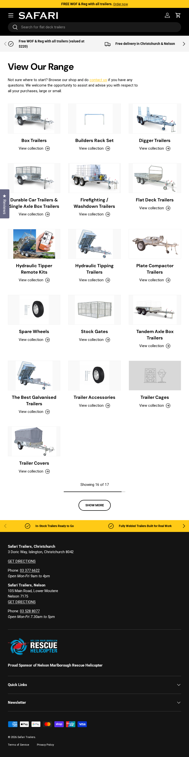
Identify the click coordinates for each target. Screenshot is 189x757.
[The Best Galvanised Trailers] (34, 375)
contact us (98, 80)
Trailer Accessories (94, 397)
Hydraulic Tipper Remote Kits (34, 269)
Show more (94, 505)
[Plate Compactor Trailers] (155, 244)
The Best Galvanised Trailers (34, 400)
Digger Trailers (155, 140)
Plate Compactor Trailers (154, 269)
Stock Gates (94, 331)
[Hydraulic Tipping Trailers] (94, 244)
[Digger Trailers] (155, 118)
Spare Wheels (34, 331)
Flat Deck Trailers (155, 200)
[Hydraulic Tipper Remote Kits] (34, 244)
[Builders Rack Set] (94, 118)
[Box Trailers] (34, 118)
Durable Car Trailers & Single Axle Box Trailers (34, 203)
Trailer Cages (155, 397)
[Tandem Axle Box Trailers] (155, 309)
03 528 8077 (30, 611)
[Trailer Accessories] (94, 375)
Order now (120, 4)
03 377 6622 (30, 570)
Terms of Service (18, 744)
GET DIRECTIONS (22, 561)
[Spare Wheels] (34, 309)
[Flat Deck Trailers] (155, 178)
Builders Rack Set (94, 140)
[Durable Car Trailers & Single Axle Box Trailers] (34, 178)
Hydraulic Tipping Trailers (94, 269)
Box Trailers (34, 140)
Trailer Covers (34, 463)
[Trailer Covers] (34, 441)
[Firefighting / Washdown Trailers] (94, 178)
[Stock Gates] (94, 309)
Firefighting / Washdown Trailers (94, 203)
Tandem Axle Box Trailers (154, 335)
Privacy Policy (45, 744)
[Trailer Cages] (155, 375)
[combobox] (94, 27)
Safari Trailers (26, 737)
